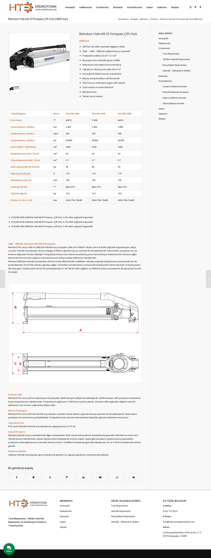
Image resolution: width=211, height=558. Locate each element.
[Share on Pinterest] (67, 477)
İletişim (162, 118)
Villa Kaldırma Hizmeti (173, 103)
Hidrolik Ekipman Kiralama (176, 92)
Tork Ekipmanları (171, 53)
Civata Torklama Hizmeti (175, 86)
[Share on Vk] (100, 477)
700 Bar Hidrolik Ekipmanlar (176, 59)
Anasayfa (163, 38)
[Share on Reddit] (117, 477)
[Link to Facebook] (200, 7)
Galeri (162, 108)
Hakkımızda (164, 43)
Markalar (163, 76)
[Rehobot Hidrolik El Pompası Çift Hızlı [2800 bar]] (39, 57)
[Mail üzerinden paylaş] (133, 477)
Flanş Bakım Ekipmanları (175, 65)
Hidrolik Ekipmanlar (121, 511)
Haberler (163, 113)
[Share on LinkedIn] (83, 477)
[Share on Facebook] (16, 477)
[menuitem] (70, 7)
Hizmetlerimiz (165, 81)
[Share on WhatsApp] (50, 477)
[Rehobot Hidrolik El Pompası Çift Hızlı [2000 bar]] (2, 279)
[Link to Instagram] (190, 7)
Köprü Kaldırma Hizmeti (174, 97)
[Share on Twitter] (33, 477)
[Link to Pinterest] (195, 7)
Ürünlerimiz (164, 48)
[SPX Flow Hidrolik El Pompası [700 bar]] (208, 279)
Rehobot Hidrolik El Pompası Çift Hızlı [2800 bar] (38, 19)
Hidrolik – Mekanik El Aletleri (177, 70)
